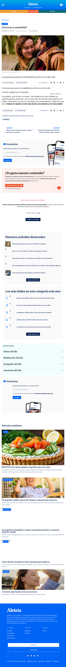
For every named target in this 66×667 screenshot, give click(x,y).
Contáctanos (48, 661)
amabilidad (6, 119)
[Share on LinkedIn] (54, 82)
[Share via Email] (60, 82)
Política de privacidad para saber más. (35, 156)
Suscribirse (34, 645)
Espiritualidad (10, 633)
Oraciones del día (12, 370)
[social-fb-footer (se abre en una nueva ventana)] (31, 656)
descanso (6, 571)
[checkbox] (3, 156)
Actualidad (9, 631)
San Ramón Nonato (38, 7)
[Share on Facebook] (51, 82)
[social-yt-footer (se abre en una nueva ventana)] (28, 656)
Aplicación (27, 633)
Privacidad (56, 661)
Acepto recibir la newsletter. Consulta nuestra (24, 156)
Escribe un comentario (33, 219)
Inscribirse (7, 160)
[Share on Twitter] (57, 82)
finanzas (5, 541)
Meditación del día (13, 358)
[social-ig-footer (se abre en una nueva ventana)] (38, 656)
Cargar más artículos (33, 280)
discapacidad (6, 509)
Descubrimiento (11, 638)
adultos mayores (7, 480)
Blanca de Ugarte (21, 31)
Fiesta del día (10, 351)
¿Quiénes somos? (32, 661)
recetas (5, 432)
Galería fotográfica (55, 93)
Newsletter (28, 631)
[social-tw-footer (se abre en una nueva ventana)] (34, 656)
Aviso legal (41, 661)
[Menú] (12, 5)
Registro (14, 11)
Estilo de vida (5, 20)
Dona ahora (32, 11)
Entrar (38, 213)
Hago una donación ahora (13, 185)
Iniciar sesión (33, 650)
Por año (45, 631)
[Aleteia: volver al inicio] (33, 4)
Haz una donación (21, 661)
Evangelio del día (12, 364)
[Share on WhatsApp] (63, 82)
